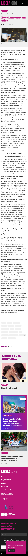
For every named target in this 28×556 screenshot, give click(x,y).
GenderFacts (7, 415)
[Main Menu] (25, 3)
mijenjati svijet (5, 328)
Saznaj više (14, 547)
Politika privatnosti (5, 553)
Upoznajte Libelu (6, 476)
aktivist (4, 322)
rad (20, 332)
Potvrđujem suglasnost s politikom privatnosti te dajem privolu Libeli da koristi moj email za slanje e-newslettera (15, 540)
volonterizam (12, 338)
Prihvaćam (11, 550)
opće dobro (4, 332)
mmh (12, 328)
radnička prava (13, 335)
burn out (11, 325)
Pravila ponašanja (6, 489)
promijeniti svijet (13, 332)
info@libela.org (9, 494)
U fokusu (4, 10)
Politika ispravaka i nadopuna (6, 480)
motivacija (18, 328)
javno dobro (18, 325)
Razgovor (4, 453)
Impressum (4, 486)
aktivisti (9, 322)
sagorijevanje (22, 335)
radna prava (5, 335)
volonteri (4, 338)
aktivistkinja (16, 322)
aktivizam (4, 325)
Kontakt (3, 483)
